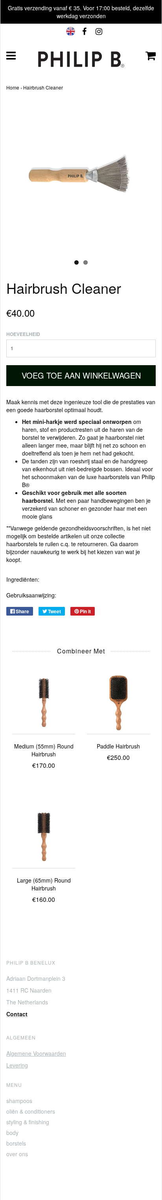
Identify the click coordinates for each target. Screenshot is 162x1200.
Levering (17, 1065)
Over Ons (17, 1154)
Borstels (16, 1143)
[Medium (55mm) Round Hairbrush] (43, 701)
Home (12, 87)
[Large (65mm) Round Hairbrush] (43, 836)
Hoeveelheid (23, 334)
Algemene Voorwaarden (36, 1053)
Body (12, 1133)
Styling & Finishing (27, 1122)
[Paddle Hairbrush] (118, 701)
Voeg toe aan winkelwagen (81, 375)
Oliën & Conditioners (30, 1111)
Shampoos (19, 1101)
